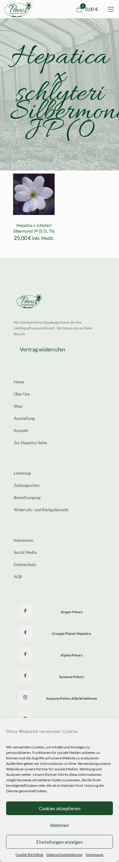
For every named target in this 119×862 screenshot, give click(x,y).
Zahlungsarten (26, 485)
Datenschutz (25, 564)
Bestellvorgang (27, 497)
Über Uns (22, 394)
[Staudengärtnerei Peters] (19, 9)
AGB (18, 576)
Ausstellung (24, 418)
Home (19, 381)
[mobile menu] (111, 9)
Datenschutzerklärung (64, 854)
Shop (18, 406)
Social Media (25, 552)
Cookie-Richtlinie (29, 854)
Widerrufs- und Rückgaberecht (41, 509)
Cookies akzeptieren (59, 808)
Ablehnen (59, 825)
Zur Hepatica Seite (30, 442)
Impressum (94, 854)
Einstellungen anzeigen (59, 842)
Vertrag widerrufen (42, 349)
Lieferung (22, 473)
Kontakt (21, 430)
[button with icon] (25, 610)
